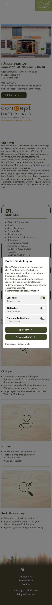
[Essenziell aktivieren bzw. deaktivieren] (42, 298)
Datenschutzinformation (26, 290)
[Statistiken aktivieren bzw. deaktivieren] (42, 308)
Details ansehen (13, 301)
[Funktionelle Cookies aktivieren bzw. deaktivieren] (42, 318)
